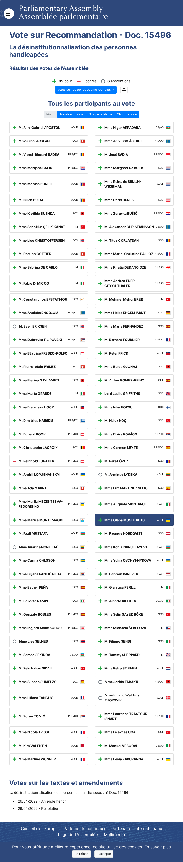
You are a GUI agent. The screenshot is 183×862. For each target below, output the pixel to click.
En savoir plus (157, 847)
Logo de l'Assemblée (78, 834)
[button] (124, 90)
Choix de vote (127, 114)
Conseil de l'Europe (39, 828)
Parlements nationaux (84, 828)
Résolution (50, 808)
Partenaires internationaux (136, 828)
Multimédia (114, 834)
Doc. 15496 (118, 792)
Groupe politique (100, 114)
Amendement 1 (53, 801)
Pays (80, 114)
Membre (66, 114)
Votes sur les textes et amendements (85, 89)
